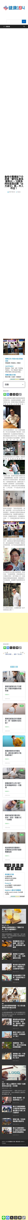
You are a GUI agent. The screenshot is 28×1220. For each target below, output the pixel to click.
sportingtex (9, 366)
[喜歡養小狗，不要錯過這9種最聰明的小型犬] (7, 1053)
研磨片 (19, 363)
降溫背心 (13, 363)
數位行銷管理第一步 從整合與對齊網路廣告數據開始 (19, 1130)
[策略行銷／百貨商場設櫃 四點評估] (7, 1119)
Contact (4, 1143)
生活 (5, 925)
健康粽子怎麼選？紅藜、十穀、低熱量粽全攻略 (19, 956)
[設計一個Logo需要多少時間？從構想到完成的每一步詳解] (14, 1066)
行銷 (3, 1082)
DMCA (22, 1141)
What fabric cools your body (13, 372)
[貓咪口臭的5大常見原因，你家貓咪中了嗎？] (7, 1032)
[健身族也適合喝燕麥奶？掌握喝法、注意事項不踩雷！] (7, 964)
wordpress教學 (9, 880)
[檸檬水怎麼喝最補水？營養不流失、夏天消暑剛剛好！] (14, 909)
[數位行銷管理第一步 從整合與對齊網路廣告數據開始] (7, 1128)
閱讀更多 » (7, 694)
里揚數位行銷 (11, 1141)
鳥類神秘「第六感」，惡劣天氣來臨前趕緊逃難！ (19, 1045)
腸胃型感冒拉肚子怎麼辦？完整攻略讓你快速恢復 (13, 688)
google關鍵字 (8, 885)
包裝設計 (18, 377)
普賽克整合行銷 (10, 375)
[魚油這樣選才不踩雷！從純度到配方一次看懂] (7, 975)
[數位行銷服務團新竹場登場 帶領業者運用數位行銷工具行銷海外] (7, 1106)
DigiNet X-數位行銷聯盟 (13, 890)
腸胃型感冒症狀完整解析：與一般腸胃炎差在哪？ (13, 721)
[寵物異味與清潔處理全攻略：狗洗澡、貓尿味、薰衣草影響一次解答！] (7, 1019)
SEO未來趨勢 (9, 887)
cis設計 (13, 377)
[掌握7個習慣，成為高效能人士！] (7, 1097)
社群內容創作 (17, 885)
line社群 (20, 892)
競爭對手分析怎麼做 (10, 878)
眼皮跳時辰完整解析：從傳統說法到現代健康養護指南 (13, 850)
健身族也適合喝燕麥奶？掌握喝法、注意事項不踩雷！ (19, 967)
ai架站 (7, 894)
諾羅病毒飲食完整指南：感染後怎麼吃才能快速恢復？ (13, 753)
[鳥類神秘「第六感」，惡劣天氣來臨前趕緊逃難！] (7, 1042)
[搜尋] (24, 21)
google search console (11, 892)
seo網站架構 (8, 876)
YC (10, 931)
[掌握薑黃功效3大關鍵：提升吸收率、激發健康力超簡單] (7, 941)
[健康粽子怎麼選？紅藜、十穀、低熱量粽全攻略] (7, 953)
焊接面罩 (7, 363)
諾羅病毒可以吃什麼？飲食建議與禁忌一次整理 (13, 785)
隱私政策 (18, 1141)
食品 (8, 925)
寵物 (3, 1003)
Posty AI (8, 883)
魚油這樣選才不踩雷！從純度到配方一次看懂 (19, 977)
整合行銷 (7, 377)
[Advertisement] (14, 627)
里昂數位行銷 (9, 874)
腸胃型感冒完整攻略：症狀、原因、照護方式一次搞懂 (13, 817)
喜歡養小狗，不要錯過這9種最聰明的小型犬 (19, 1056)
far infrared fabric (16, 370)
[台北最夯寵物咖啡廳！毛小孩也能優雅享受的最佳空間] (14, 988)
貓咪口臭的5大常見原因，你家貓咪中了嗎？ (19, 1034)
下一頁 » (18, 868)
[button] (22, 384)
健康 (3, 925)
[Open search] (24, 26)
